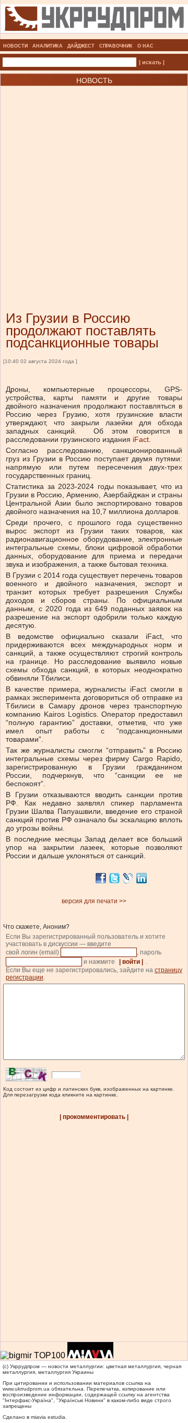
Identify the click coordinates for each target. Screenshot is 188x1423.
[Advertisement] (94, 183)
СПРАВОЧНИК (116, 46)
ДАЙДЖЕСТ (81, 46)
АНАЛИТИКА (47, 46)
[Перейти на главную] (94, 36)
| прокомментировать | (94, 1117)
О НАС (145, 46)
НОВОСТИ (15, 46)
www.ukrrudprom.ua (26, 1389)
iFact (141, 439)
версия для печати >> (94, 901)
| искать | (151, 62)
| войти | (131, 961)
